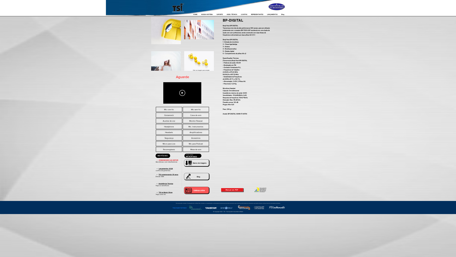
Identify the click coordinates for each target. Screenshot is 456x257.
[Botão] (196, 162)
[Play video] (182, 93)
